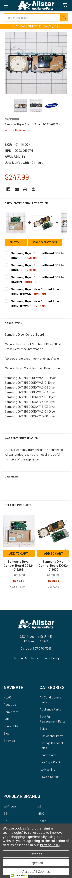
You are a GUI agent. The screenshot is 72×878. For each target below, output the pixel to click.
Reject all (36, 863)
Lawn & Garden (49, 776)
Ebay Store (11, 712)
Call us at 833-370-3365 (36, 648)
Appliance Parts (50, 709)
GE (5, 813)
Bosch (42, 820)
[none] (36, 63)
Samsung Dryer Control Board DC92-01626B (18, 565)
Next (67, 552)
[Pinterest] (33, 189)
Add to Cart (18, 553)
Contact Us (11, 726)
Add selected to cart (45, 242)
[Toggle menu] (5, 5)
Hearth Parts (48, 755)
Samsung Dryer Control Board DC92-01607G (53, 565)
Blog (7, 733)
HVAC (7, 697)
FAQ (6, 719)
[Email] (16, 189)
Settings (36, 854)
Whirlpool (10, 806)
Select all (16, 242)
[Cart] (66, 5)
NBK (41, 813)
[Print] (25, 189)
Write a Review (15, 130)
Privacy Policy (50, 658)
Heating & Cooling (51, 762)
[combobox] (36, 17)
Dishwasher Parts (51, 736)
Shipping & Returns (26, 658)
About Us (10, 704)
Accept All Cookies (36, 871)
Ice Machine (47, 769)
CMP (7, 820)
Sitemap (9, 740)
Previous (5, 552)
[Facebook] (8, 189)
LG (39, 806)
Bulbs (43, 728)
